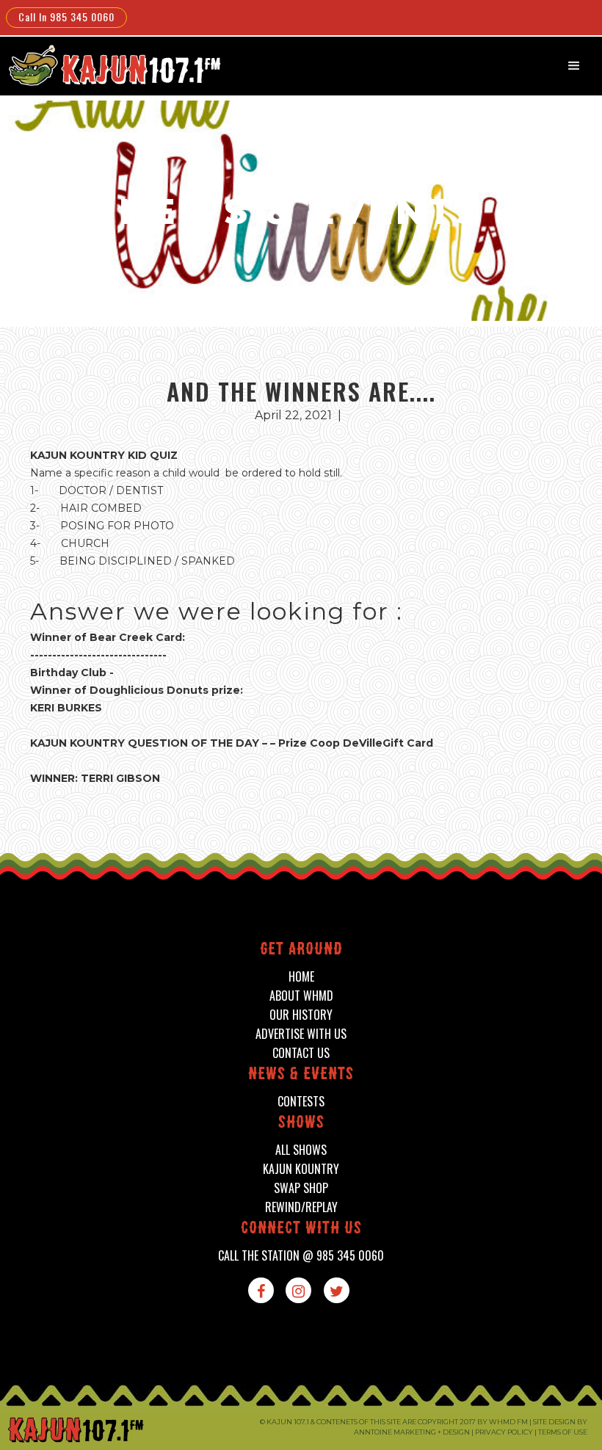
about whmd (301, 996)
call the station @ (301, 1256)
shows (301, 1123)
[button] (574, 66)
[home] (112, 65)
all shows (301, 1150)
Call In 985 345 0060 (66, 16)
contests (301, 1101)
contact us (301, 1053)
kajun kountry (301, 1169)
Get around (301, 950)
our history (301, 1015)
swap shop (301, 1188)
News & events (301, 1075)
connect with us (301, 1229)
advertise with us (301, 1034)
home (301, 977)
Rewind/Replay (301, 1207)
